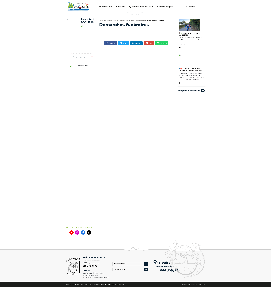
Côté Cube (201, 284)
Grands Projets (165, 6)
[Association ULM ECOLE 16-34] (81, 32)
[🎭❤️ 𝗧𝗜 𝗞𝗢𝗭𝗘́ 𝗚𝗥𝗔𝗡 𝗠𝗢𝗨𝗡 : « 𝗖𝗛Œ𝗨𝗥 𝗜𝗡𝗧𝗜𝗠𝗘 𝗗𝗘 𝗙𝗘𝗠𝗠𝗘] (189, 60)
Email (150, 43)
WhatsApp (163, 43)
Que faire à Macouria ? (141, 6)
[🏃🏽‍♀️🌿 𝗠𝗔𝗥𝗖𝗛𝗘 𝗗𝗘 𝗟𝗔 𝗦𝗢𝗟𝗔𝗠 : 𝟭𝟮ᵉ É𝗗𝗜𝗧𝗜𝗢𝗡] (189, 25)
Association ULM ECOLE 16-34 (80, 21)
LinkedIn (138, 43)
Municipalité (105, 6)
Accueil (110, 20)
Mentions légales (91, 284)
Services (120, 6)
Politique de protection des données (111, 284)
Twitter (125, 43)
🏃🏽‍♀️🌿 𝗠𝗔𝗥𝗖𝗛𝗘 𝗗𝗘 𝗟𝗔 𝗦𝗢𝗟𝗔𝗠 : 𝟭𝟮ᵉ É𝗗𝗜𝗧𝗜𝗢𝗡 (190, 34)
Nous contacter (120, 264)
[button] (191, 6)
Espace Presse (120, 269)
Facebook (112, 43)
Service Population (140, 20)
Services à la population (127, 20)
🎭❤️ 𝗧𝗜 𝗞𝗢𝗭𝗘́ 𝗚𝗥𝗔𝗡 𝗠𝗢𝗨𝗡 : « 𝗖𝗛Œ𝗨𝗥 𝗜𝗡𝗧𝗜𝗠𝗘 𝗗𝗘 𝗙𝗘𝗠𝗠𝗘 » (190, 70)
